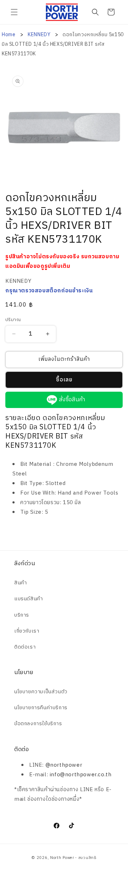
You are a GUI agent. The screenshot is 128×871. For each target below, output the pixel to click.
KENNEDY (40, 35)
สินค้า (20, 583)
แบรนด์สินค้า (28, 599)
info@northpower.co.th (81, 774)
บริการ (21, 615)
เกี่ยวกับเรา (26, 631)
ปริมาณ (13, 320)
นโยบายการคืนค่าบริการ (41, 708)
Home (8, 35)
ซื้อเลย (64, 379)
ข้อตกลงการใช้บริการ (38, 724)
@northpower (64, 765)
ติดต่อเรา (25, 647)
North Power (62, 858)
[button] (14, 12)
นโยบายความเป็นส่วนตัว (41, 692)
